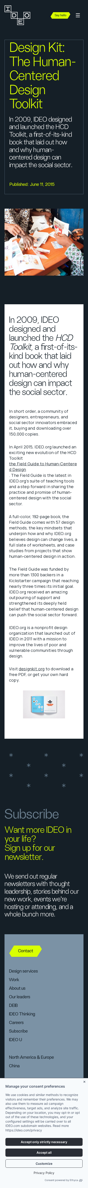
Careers (16, 1022)
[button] (77, 15)
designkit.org (31, 668)
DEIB (13, 1005)
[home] (18, 15)
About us (17, 988)
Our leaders (19, 997)
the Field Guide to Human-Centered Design (43, 466)
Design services (23, 971)
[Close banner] (84, 1081)
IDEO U (15, 1040)
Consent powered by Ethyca (61, 1180)
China (14, 1066)
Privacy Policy (44, 1173)
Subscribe (18, 1031)
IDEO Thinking (22, 1014)
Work (14, 980)
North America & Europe (31, 1057)
